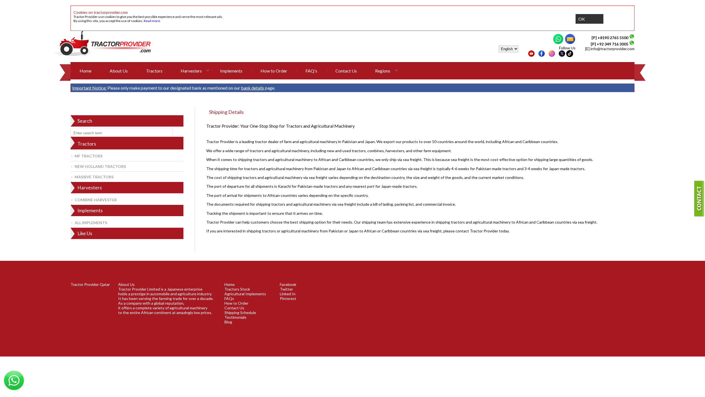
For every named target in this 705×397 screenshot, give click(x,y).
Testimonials (235, 317)
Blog (228, 322)
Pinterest (288, 298)
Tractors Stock (237, 289)
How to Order (274, 70)
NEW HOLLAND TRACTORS (100, 166)
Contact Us (346, 70)
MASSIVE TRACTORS (94, 177)
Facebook (288, 284)
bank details (252, 87)
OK (581, 19)
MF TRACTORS (88, 156)
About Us (119, 70)
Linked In (287, 293)
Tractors (154, 70)
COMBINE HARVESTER (96, 199)
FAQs (229, 298)
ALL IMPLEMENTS (91, 222)
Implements (231, 70)
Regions (382, 70)
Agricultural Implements (245, 293)
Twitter (286, 289)
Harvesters (191, 70)
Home (85, 70)
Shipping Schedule (240, 312)
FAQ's (311, 70)
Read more (152, 21)
